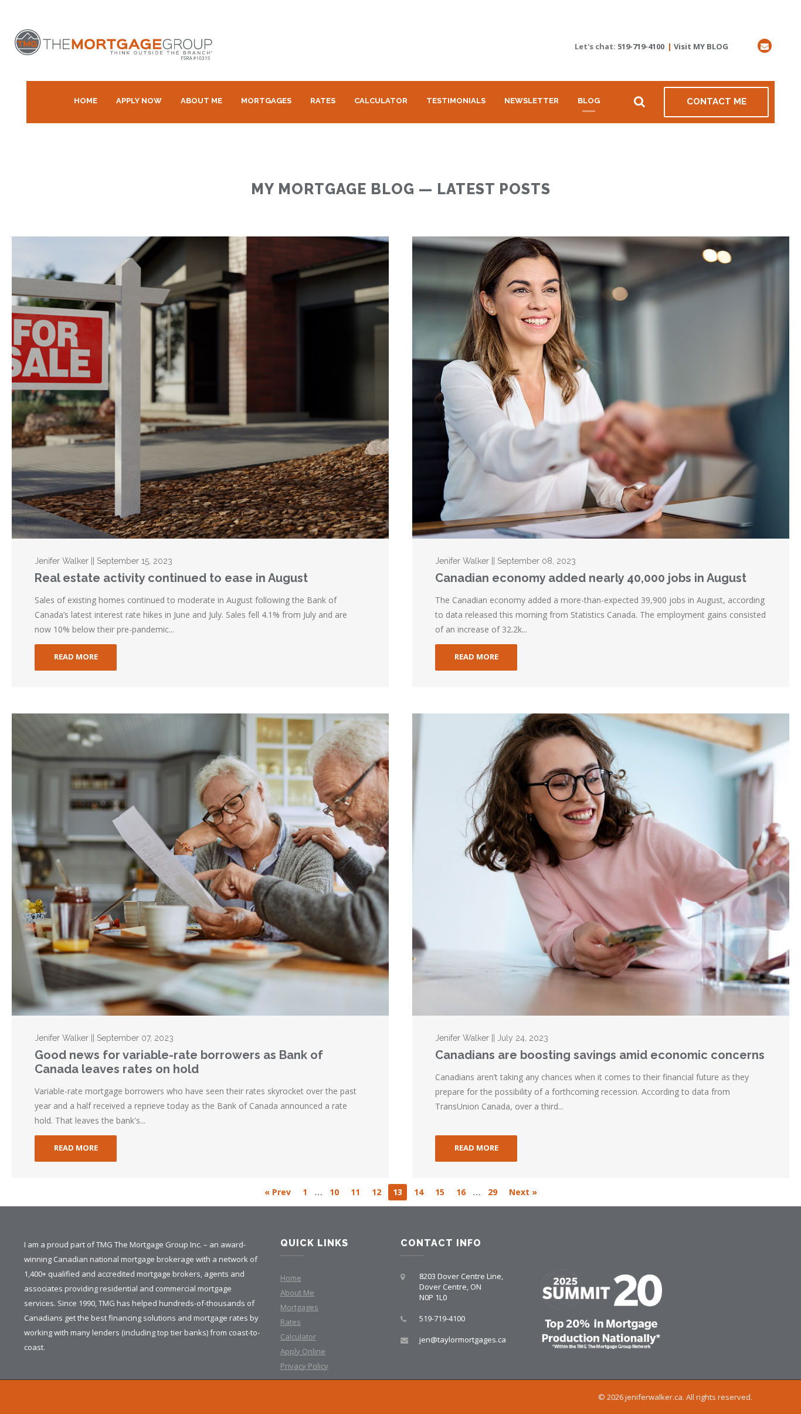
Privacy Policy (304, 1366)
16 (461, 1191)
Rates (322, 100)
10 (334, 1191)
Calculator (381, 100)
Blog (589, 100)
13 (397, 1191)
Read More (76, 656)
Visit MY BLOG (701, 46)
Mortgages (266, 100)
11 (355, 1191)
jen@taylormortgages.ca (462, 1339)
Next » (523, 1191)
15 (439, 1191)
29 (492, 1191)
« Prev (277, 1191)
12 (376, 1191)
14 (418, 1191)
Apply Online (302, 1351)
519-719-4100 (640, 46)
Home (85, 100)
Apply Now (139, 100)
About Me (201, 100)
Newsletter (531, 100)
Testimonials (456, 100)
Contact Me (716, 101)
